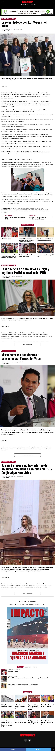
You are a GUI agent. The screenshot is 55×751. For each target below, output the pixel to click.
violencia (4, 212)
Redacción (6, 30)
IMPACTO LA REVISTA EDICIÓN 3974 (27, 601)
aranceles (16, 208)
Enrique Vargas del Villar (8, 209)
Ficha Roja (27, 209)
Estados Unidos (20, 209)
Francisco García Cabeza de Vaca (40, 209)
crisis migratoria (38, 208)
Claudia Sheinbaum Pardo (26, 208)
